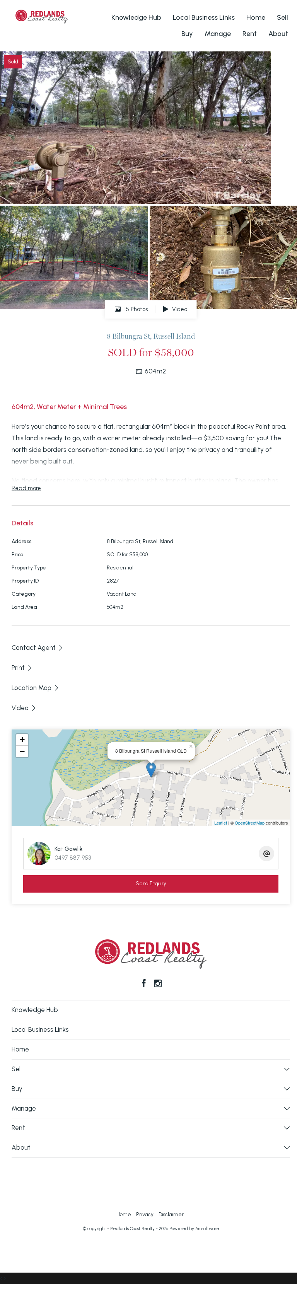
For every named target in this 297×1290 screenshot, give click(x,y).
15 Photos (135, 309)
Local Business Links (204, 17)
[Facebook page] (145, 984)
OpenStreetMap (250, 823)
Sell (282, 17)
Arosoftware (207, 1228)
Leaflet (220, 823)
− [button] (22, 751)
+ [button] (22, 740)
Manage (218, 33)
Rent (249, 33)
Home (255, 17)
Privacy (145, 1214)
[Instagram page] (158, 984)
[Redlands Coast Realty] (41, 16)
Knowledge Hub (136, 17)
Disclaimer (171, 1214)
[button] (22, 668)
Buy (187, 33)
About (278, 33)
